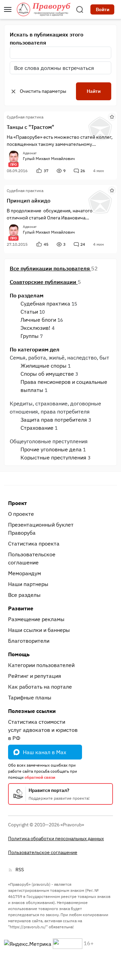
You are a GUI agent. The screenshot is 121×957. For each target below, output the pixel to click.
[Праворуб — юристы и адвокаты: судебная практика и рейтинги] (44, 9)
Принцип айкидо (28, 200)
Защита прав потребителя (54, 419)
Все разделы (24, 594)
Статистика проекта (33, 543)
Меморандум (24, 573)
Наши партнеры (28, 584)
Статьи (29, 311)
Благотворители (28, 640)
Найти (93, 91)
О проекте (21, 513)
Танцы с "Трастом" (30, 127)
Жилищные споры (44, 365)
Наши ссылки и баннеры (39, 630)
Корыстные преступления (53, 457)
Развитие (20, 608)
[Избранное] (112, 116)
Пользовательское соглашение (31, 558)
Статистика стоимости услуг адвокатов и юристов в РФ (43, 729)
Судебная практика (45, 303)
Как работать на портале (40, 686)
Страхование (37, 427)
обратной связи (40, 777)
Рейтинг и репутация (34, 675)
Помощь (19, 654)
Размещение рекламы (36, 619)
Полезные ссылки (32, 711)
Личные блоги (38, 319)
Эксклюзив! (35, 327)
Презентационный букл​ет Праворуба (41, 528)
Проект (17, 503)
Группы (30, 336)
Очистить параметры (43, 91)
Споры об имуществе (47, 373)
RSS (19, 870)
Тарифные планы (29, 697)
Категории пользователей (41, 665)
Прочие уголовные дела (51, 449)
